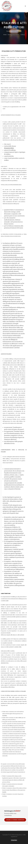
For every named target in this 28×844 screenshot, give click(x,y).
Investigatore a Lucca (7, 95)
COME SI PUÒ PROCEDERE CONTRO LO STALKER (13, 691)
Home (4, 34)
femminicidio (9, 148)
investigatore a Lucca (11, 63)
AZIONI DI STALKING (6, 354)
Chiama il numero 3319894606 (15, 819)
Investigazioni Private (13, 34)
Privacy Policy (14, 840)
